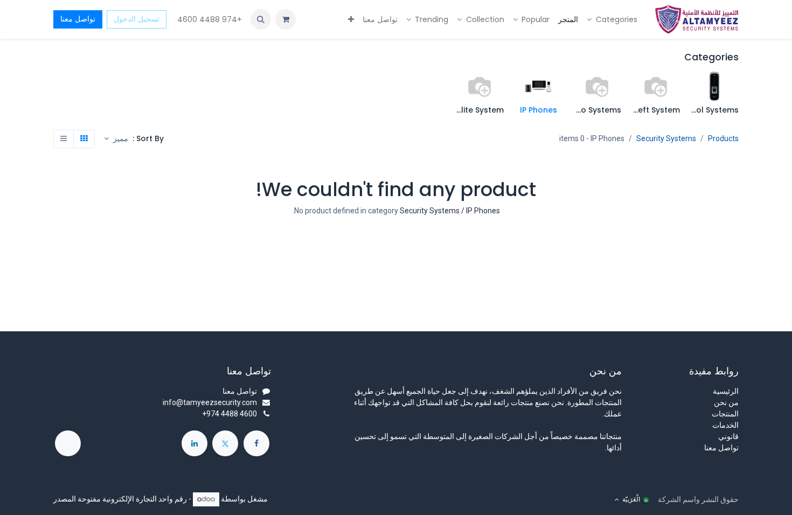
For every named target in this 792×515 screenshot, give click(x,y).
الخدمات (725, 425)
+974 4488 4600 (208, 19)
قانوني (728, 436)
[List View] (63, 139)
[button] (261, 19)
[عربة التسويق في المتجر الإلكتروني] (285, 19)
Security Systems (666, 138)
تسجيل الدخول (136, 18)
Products (723, 138)
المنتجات (725, 413)
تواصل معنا (77, 18)
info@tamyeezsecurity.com (210, 402)
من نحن (726, 402)
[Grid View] (84, 139)
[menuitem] (612, 20)
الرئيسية (726, 391)
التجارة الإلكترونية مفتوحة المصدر (105, 499)
